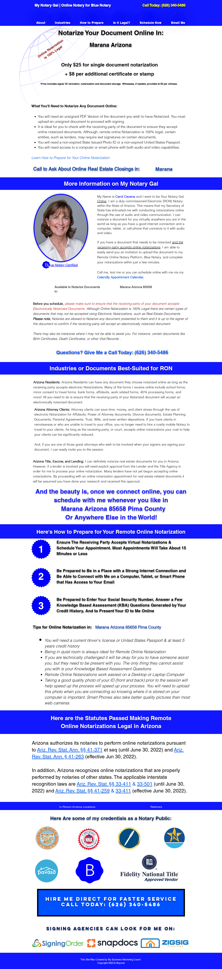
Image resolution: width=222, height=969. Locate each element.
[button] (77, 807)
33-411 (123, 791)
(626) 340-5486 (173, 5)
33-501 (144, 784)
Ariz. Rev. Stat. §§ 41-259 (82, 791)
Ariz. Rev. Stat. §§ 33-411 (104, 784)
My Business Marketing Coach (124, 959)
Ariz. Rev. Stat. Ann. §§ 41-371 (70, 750)
